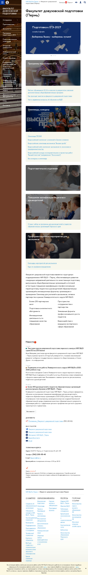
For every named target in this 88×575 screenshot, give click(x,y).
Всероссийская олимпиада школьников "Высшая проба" (47, 143)
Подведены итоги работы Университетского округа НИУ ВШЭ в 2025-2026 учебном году (53, 368)
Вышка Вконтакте (34, 438)
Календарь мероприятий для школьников (42, 263)
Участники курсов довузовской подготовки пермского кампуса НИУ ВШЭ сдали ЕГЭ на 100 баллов (54, 349)
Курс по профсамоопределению (39, 267)
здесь (45, 567)
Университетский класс (9, 53)
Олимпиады (40, 506)
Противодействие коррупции (31, 519)
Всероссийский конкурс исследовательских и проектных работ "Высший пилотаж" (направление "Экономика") (50, 154)
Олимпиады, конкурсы (7, 75)
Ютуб (30, 441)
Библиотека (64, 530)
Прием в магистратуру (41, 515)
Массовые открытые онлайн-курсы (76, 524)
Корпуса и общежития (29, 539)
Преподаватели (8, 24)
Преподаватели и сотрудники (31, 529)
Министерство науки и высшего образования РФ (76, 508)
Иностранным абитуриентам (41, 520)
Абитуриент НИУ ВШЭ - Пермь (38, 435)
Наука (51, 498)
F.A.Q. (5, 101)
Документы (7, 29)
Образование (43, 498)
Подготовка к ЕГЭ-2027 (46, 27)
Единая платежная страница (29, 558)
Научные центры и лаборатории (53, 503)
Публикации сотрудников (65, 510)
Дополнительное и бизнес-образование (42, 526)
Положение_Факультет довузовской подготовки (45, 421)
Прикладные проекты (53, 509)
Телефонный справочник (30, 534)
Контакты (6, 105)
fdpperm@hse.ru (35, 458)
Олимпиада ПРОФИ (35, 136)
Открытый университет (7, 46)
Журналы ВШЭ (65, 506)
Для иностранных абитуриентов (9, 96)
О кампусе (30, 498)
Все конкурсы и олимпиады (37, 158)
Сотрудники (7, 20)
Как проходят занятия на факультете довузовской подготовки (50, 96)
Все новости (30, 411)
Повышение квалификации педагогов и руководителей (46, 199)
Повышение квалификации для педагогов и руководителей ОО (9, 66)
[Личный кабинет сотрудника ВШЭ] (80, 2)
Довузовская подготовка (41, 502)
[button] (27, 38)
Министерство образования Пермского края (65, 536)
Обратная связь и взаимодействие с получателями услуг (42, 540)
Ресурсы (64, 498)
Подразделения (31, 525)
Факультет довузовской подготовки (40, 429)
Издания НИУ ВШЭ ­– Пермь (65, 502)
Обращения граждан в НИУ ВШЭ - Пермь (30, 513)
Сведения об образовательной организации (31, 506)
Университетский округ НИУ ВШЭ (9, 81)
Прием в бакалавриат (41, 510)
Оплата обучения (9, 58)
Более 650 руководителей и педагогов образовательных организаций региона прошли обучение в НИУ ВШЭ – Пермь (53, 388)
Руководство (30, 523)
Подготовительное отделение (10, 40)
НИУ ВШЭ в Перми (32, 492)
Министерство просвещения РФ (76, 517)
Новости (30, 341)
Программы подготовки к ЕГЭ (9, 34)
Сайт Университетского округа (10, 88)
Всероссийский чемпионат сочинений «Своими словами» (48, 140)
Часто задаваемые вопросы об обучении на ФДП (45, 100)
